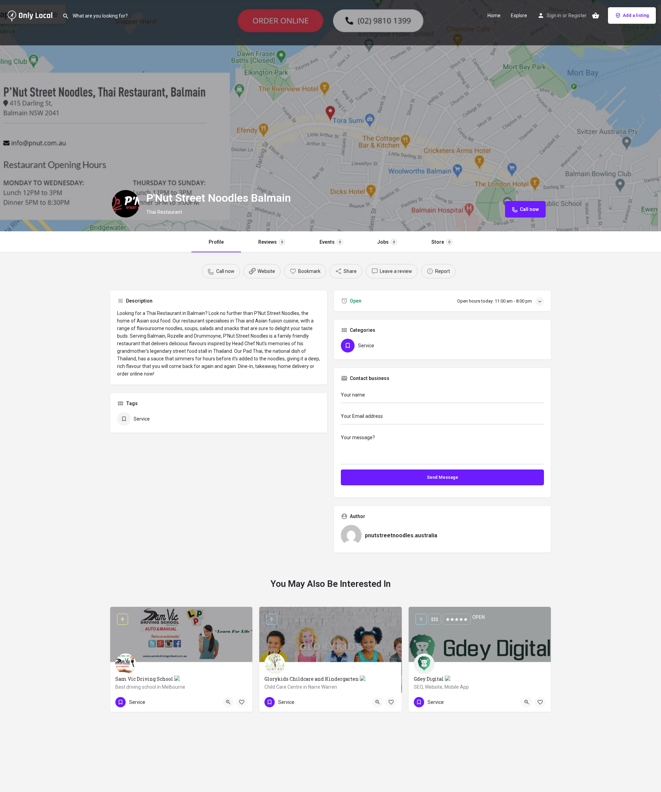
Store (440, 242)
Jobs (386, 242)
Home (494, 15)
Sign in (554, 15)
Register (577, 15)
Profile (216, 242)
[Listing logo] (125, 204)
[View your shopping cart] (595, 15)
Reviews (270, 242)
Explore (519, 15)
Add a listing (636, 15)
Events (330, 242)
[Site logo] (31, 15)
